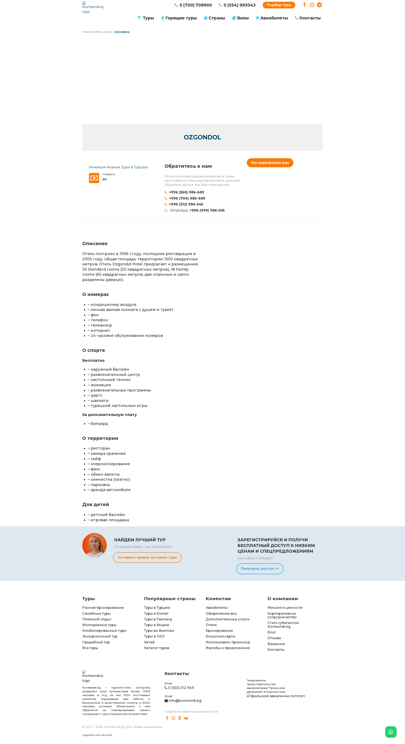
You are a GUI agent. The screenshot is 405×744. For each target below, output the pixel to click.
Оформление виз (221, 614)
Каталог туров (156, 648)
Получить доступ (258, 569)
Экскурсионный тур (99, 636)
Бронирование (219, 631)
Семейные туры (96, 614)
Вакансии (276, 644)
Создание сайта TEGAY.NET (97, 735)
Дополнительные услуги (228, 619)
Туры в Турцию (134, 167)
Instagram (312, 5)
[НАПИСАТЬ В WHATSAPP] (391, 732)
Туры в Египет (156, 614)
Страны (217, 17)
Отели (107, 32)
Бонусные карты (220, 636)
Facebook (304, 5)
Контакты (310, 17)
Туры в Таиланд (158, 619)
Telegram (319, 5)
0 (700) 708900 (196, 5)
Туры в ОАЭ (154, 636)
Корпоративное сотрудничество (282, 615)
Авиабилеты (274, 17)
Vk (186, 718)
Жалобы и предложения (228, 648)
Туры (148, 17)
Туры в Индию (156, 625)
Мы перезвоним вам (270, 163)
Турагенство (91, 32)
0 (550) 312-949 (181, 688)
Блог (271, 632)
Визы (243, 17)
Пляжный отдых (96, 619)
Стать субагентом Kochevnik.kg (283, 625)
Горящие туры (181, 17)
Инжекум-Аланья (104, 167)
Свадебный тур (96, 642)
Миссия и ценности (285, 608)
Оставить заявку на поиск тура (147, 557)
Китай (149, 642)
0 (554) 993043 (240, 5)
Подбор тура (279, 5)
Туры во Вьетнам (159, 631)
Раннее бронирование (103, 608)
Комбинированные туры (104, 631)
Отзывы (274, 638)
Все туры (90, 648)
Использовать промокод (228, 642)
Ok (179, 718)
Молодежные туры (99, 625)
